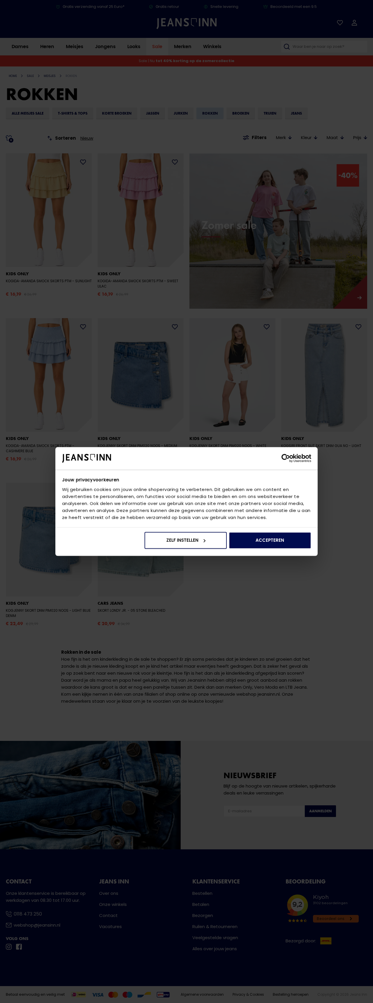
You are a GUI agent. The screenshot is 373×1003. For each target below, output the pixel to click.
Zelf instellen (182, 540)
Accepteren (270, 540)
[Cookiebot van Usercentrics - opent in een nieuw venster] (285, 458)
